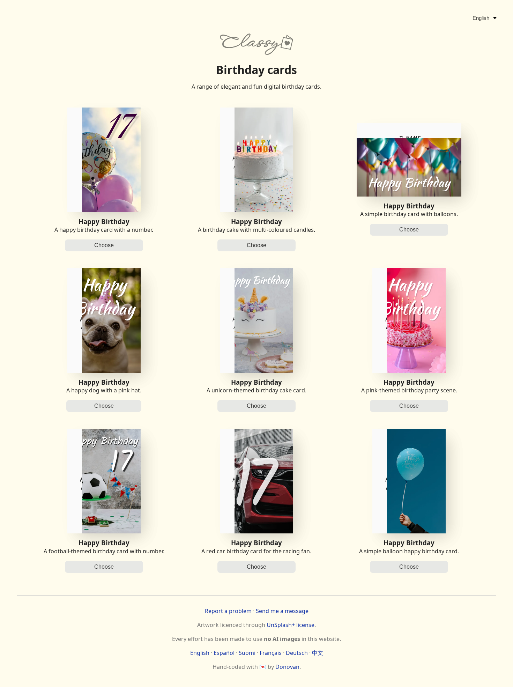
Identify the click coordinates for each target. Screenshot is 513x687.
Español (224, 653)
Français (271, 653)
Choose (104, 245)
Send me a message (282, 611)
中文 (317, 653)
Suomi (247, 653)
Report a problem (228, 611)
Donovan (287, 667)
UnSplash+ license (290, 625)
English (199, 653)
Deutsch (297, 653)
